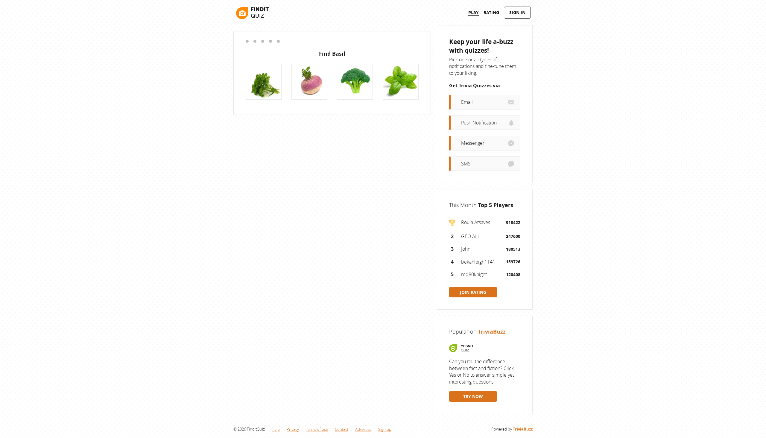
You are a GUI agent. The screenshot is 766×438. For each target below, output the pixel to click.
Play (473, 12)
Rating (491, 12)
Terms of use (317, 429)
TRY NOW (473, 396)
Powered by (512, 429)
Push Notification (479, 122)
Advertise (363, 429)
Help (276, 429)
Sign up (384, 429)
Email (467, 102)
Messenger (472, 143)
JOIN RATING (473, 292)
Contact (341, 429)
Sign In (517, 12)
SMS (466, 163)
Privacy (293, 429)
